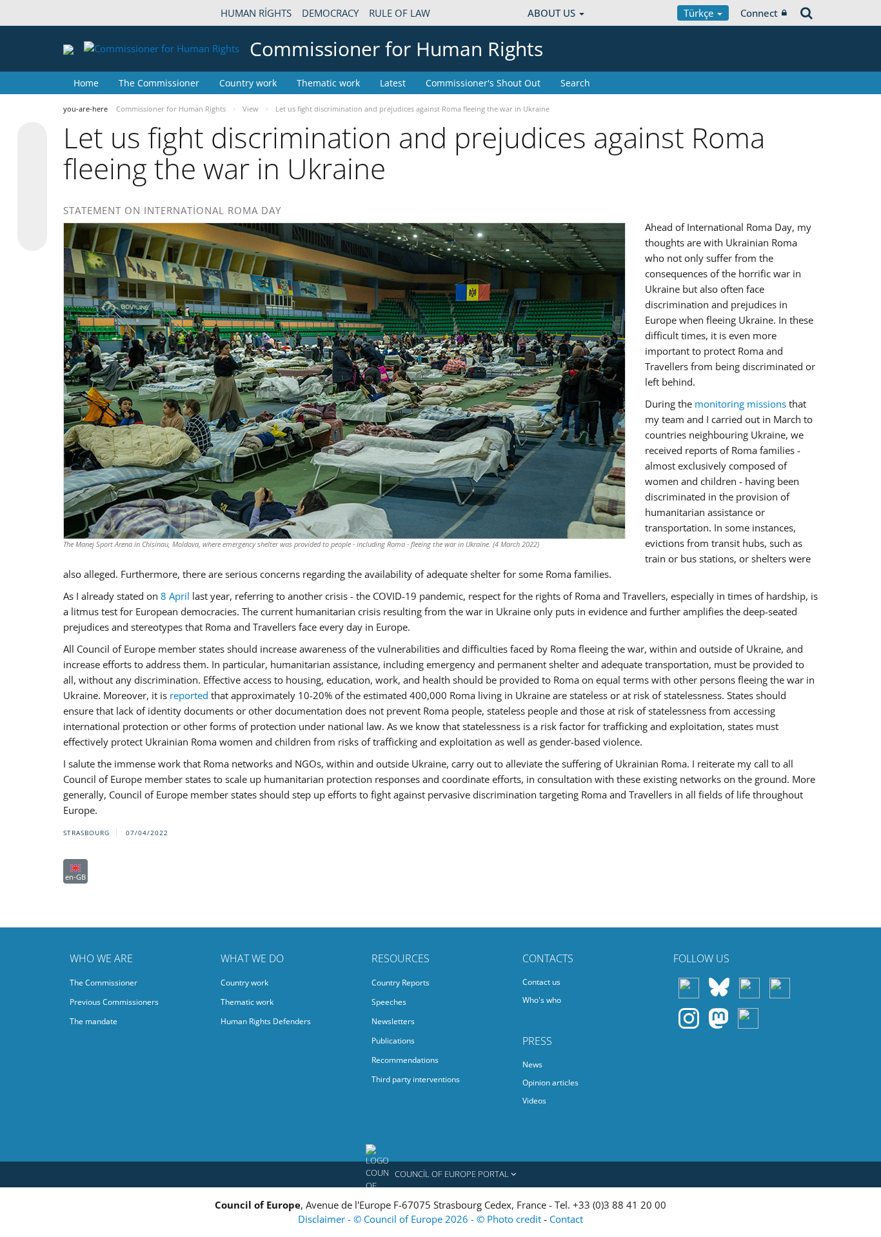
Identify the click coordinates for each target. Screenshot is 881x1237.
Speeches (388, 1001)
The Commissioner (159, 83)
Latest (393, 83)
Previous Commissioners (114, 1001)
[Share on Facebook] (32, 187)
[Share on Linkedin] (32, 211)
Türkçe (700, 12)
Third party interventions (415, 1079)
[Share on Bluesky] (32, 138)
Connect (759, 12)
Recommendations (405, 1059)
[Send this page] (32, 236)
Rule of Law (399, 12)
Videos (534, 1100)
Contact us (541, 981)
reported (189, 695)
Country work (248, 83)
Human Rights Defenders (266, 1021)
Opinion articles (550, 1082)
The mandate (93, 1021)
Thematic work (328, 83)
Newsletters (393, 1021)
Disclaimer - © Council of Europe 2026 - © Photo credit (421, 1218)
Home (86, 83)
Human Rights (256, 12)
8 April (175, 595)
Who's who (541, 1000)
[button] (440, 1174)
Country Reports (400, 982)
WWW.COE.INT (95, 13)
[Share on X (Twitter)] (32, 162)
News (532, 1064)
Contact (566, 1218)
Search (575, 83)
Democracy (330, 12)
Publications (393, 1040)
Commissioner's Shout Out (483, 83)
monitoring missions (740, 403)
